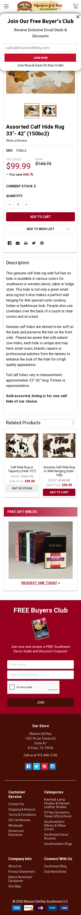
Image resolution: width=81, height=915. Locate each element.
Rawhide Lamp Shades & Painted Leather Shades (56, 803)
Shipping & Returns (21, 809)
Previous (67, 423)
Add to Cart (59, 492)
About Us (14, 866)
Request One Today (39, 583)
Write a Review (16, 140)
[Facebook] (9, 243)
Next (72, 423)
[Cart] (77, 6)
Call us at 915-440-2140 (40, 755)
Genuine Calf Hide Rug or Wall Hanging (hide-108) (59, 471)
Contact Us (16, 804)
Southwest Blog (55, 866)
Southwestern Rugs (58, 844)
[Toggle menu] (6, 6)
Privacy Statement (21, 871)
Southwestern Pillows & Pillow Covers (55, 825)
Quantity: (14, 196)
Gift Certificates (19, 820)
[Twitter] (33, 243)
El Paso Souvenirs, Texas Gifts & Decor (58, 814)
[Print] (25, 243)
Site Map (14, 886)
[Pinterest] (41, 243)
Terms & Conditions (22, 814)
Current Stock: (21, 186)
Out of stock (22, 488)
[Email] (17, 243)
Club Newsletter (55, 871)
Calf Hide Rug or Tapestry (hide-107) (22, 469)
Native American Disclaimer (20, 879)
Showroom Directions (16, 833)
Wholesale (15, 825)
